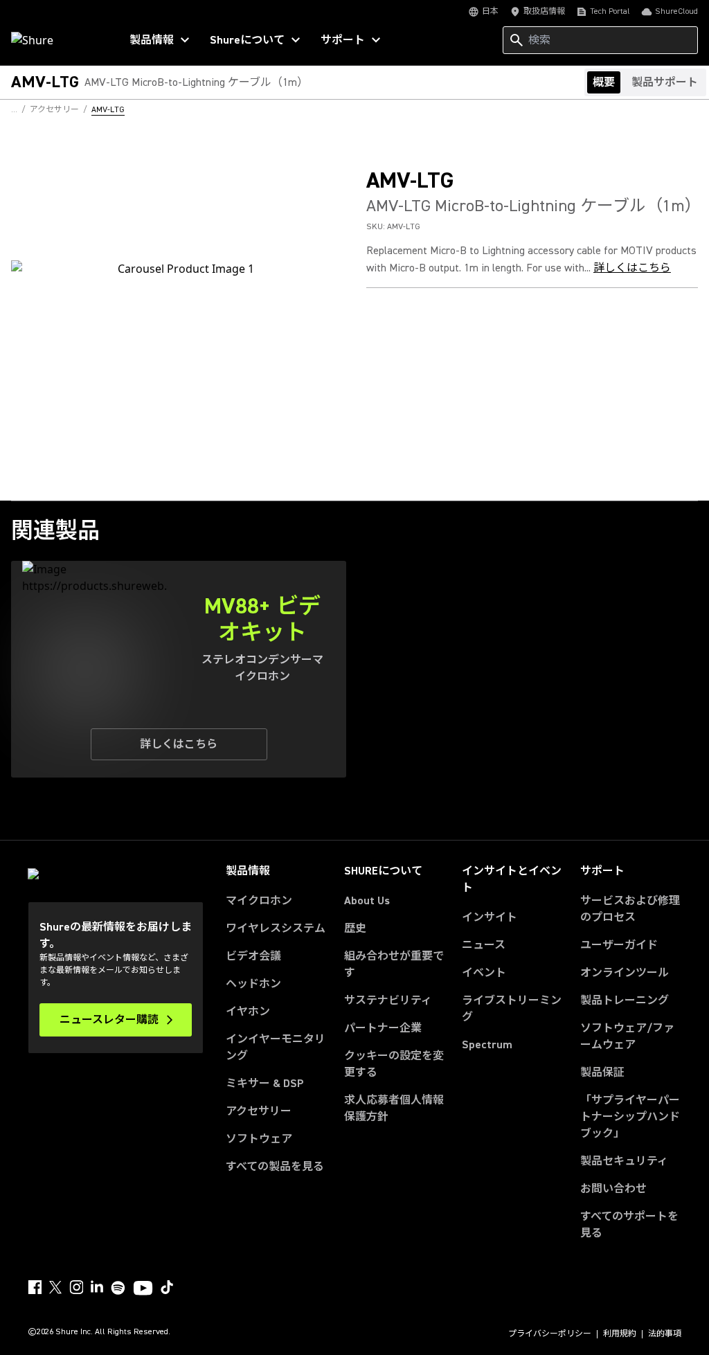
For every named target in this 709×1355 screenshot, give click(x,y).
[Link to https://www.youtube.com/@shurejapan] (143, 1289)
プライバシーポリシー (549, 1334)
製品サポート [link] (664, 82)
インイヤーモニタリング (275, 1047)
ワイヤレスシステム (275, 928)
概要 (604, 82)
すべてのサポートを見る (629, 1225)
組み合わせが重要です (394, 964)
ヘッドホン (253, 984)
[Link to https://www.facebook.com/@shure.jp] (35, 1287)
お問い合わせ (613, 1189)
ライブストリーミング (512, 1009)
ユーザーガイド (619, 945)
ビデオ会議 (253, 956)
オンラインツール (624, 973)
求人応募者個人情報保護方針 (394, 1108)
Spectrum (487, 1045)
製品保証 (602, 1072)
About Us (367, 901)
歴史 (355, 928)
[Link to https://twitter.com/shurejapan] (55, 1287)
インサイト (489, 917)
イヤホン (248, 1012)
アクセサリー (258, 1111)
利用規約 (619, 1334)
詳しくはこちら (632, 268)
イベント (484, 973)
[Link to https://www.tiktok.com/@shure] (167, 1287)
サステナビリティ (388, 1000)
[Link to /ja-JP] (56, 40)
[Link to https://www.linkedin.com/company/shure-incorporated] (97, 1287)
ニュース (483, 945)
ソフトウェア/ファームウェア (627, 1036)
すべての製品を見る (275, 1167)
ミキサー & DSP (265, 1084)
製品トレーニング (624, 1000)
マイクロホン (259, 901)
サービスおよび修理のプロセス (630, 909)
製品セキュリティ (624, 1161)
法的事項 (664, 1334)
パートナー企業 (383, 1028)
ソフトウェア (259, 1139)
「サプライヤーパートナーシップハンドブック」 (630, 1116)
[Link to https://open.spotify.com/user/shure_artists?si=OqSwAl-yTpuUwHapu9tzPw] (118, 1287)
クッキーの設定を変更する (394, 1064)
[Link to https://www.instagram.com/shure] (76, 1287)
